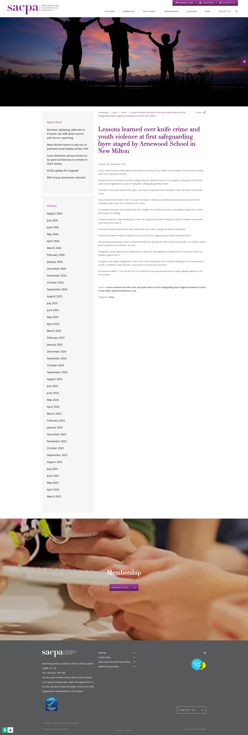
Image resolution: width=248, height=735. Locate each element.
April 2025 (53, 324)
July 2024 (52, 386)
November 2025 (56, 275)
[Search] (236, 11)
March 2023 (54, 496)
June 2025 (53, 310)
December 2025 (56, 268)
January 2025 (55, 344)
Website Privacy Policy (108, 666)
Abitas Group (64, 677)
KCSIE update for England (62, 170)
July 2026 (52, 220)
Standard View (59, 723)
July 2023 (52, 469)
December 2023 (56, 434)
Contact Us (229, 3)
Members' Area (186, 3)
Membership (120, 587)
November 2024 (56, 358)
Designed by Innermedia (195, 729)
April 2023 (53, 489)
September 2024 (57, 372)
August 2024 (54, 379)
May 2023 (52, 482)
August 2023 (54, 462)
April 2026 (53, 241)
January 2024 (55, 427)
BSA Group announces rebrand (66, 177)
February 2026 (56, 255)
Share (199, 112)
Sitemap (102, 652)
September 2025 (57, 289)
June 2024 (53, 393)
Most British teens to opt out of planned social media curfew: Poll (67, 146)
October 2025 (55, 282)
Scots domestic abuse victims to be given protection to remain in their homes (67, 159)
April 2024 (53, 406)
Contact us (187, 710)
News (112, 297)
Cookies (128, 730)
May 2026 (52, 234)
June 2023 (53, 475)
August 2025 (54, 296)
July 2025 (52, 303)
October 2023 (55, 448)
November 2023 (56, 441)
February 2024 (56, 420)
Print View (46, 723)
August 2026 (54, 213)
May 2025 (52, 317)
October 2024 (55, 365)
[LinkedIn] (205, 652)
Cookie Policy (104, 657)
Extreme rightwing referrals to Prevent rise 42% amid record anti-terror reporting (66, 133)
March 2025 (54, 330)
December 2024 (56, 351)
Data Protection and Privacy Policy (114, 662)
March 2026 (54, 248)
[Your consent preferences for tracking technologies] (10, 730)
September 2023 (57, 455)
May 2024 (52, 400)
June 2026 (53, 227)
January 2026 (55, 261)
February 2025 (56, 337)
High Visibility (73, 723)
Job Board (208, 3)
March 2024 (54, 413)
